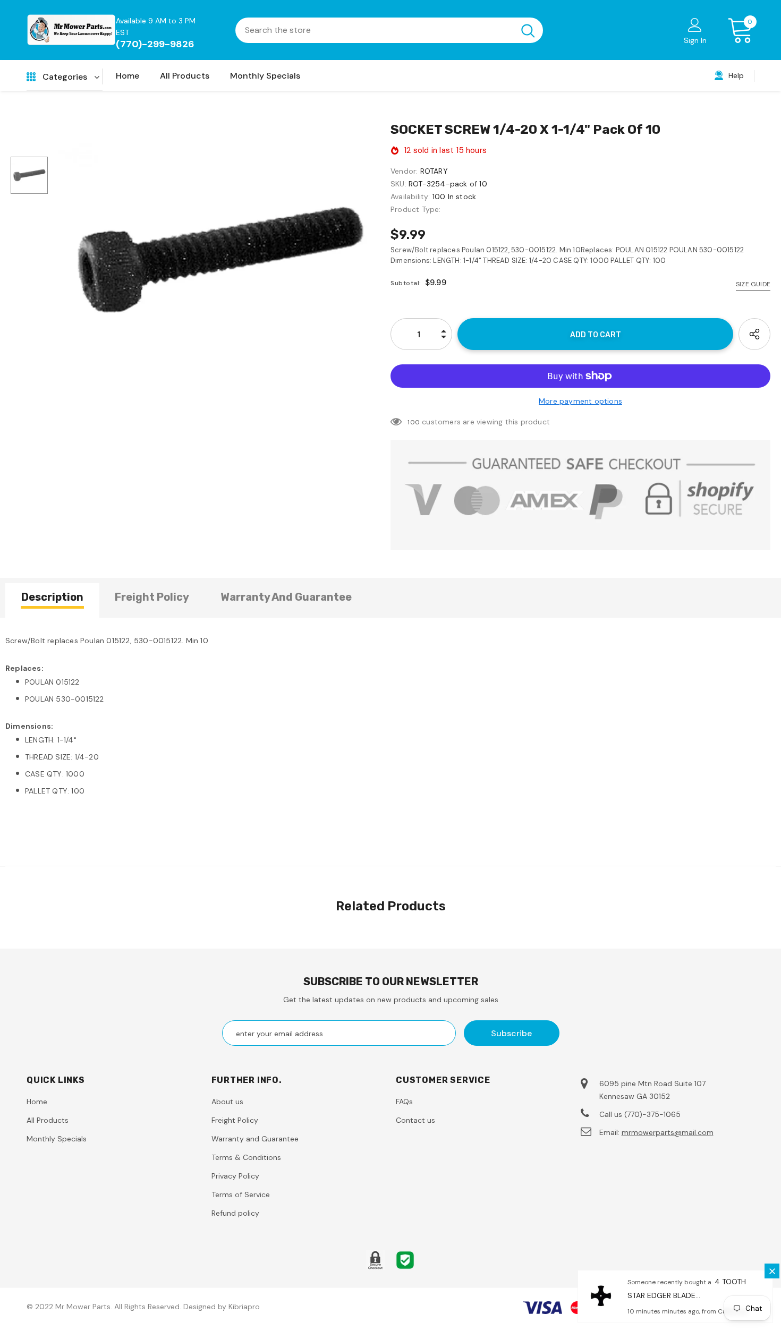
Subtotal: (405, 283)
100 (414, 422)
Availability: (410, 196)
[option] (219, 260)
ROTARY (434, 171)
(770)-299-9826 (155, 44)
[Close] (772, 1271)
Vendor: (404, 171)
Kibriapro (244, 1306)
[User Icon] (695, 24)
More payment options (580, 401)
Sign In (695, 40)
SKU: (398, 184)
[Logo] (71, 30)
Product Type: (415, 209)
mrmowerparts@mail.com (668, 1132)
